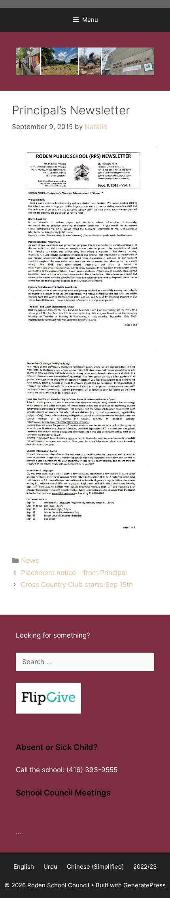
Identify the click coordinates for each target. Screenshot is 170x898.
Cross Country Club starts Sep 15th (77, 585)
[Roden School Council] (85, 61)
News (30, 560)
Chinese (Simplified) (95, 866)
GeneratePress (144, 885)
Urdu (50, 866)
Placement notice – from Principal (74, 573)
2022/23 (145, 866)
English (23, 866)
